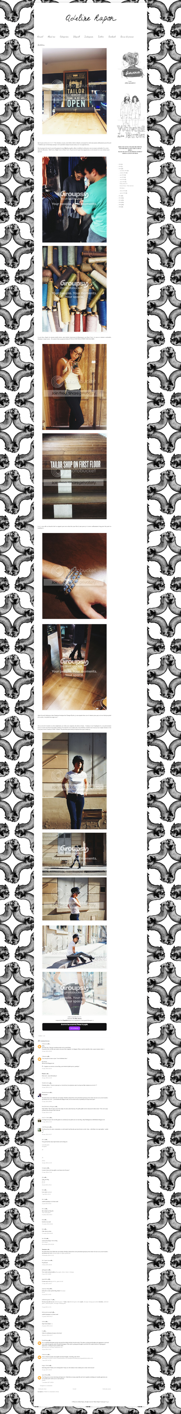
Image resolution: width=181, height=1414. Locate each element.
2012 (120, 198)
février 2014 (123, 190)
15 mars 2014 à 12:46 (47, 1112)
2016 (120, 166)
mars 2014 (122, 181)
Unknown (44, 1043)
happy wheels (45, 1365)
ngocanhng (44, 1375)
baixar (63, 1272)
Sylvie (43, 1321)
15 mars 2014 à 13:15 (47, 1122)
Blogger (107, 1401)
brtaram (43, 1380)
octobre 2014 (123, 173)
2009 (120, 204)
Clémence (44, 1056)
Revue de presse (127, 36)
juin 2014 (122, 175)
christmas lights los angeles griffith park (61, 1253)
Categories (64, 36)
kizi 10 (43, 1182)
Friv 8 (43, 1292)
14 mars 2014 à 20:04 (47, 1051)
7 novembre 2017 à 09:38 (47, 1382)
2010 (120, 202)
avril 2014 (122, 179)
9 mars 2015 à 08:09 (46, 1274)
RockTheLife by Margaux (48, 1106)
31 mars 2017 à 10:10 (47, 1370)
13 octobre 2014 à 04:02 (47, 1224)
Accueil (40, 36)
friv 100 (44, 1238)
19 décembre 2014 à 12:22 (48, 1255)
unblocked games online (74, 1301)
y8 (42, 1149)
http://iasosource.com (46, 1347)
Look (44, 1035)
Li (42, 1331)
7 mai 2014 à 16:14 (46, 1194)
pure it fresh (53, 1358)
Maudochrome (45, 1092)
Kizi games (48, 1212)
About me (51, 36)
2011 (120, 200)
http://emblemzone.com (57, 1347)
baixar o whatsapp (70, 1272)
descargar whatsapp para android (91, 1301)
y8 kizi (43, 1160)
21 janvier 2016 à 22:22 (47, 1326)
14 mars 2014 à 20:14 (47, 1068)
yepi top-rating (45, 1288)
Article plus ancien (106, 1389)
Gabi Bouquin (45, 1127)
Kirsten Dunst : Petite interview (127, 185)
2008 (120, 207)
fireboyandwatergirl (47, 1312)
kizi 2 (46, 1242)
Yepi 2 (43, 1212)
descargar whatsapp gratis (60, 1303)
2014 (120, 168)
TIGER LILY (45, 1083)
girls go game (58, 1272)
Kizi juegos (62, 1290)
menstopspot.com (46, 1358)
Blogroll (76, 36)
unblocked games (49, 1303)
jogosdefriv (44, 1279)
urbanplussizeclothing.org (73, 1358)
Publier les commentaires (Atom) (51, 1391)
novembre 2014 (123, 170)
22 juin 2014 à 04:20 (46, 1203)
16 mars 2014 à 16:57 (47, 1134)
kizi (43, 1219)
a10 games (44, 1146)
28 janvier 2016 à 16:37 (47, 1335)
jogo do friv (53, 1281)
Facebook (112, 36)
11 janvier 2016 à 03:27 (47, 1316)
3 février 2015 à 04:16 (47, 1264)
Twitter (101, 36)
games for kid (60, 1281)
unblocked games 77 (47, 1299)
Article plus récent (42, 1389)
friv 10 (43, 1181)
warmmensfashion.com (62, 1358)
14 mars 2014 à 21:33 (47, 1087)
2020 (120, 164)
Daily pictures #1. (124, 183)
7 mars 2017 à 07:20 (46, 1360)
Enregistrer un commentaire (46, 1385)
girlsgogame (45, 1270)
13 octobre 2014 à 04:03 (47, 1233)
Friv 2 (43, 1242)
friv (43, 1177)
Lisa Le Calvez (45, 1117)
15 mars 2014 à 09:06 (47, 1101)
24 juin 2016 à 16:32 (46, 1349)
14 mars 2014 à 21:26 (47, 1078)
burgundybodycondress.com (86, 1358)
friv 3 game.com (46, 1260)
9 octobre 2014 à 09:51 (47, 1214)
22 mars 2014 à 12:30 (47, 1163)
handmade (49, 1192)
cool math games (45, 1145)
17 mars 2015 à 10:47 (47, 1283)
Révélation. (122, 188)
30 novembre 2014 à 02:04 (48, 1244)
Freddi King (45, 1340)
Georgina (44, 1168)
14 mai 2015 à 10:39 (46, 1294)
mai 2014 (122, 177)
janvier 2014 (123, 193)
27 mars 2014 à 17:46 (47, 1172)
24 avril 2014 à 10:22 (46, 1185)
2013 (120, 195)
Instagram (88, 36)
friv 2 (43, 1139)
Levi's (52, 143)
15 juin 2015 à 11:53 (46, 1307)
